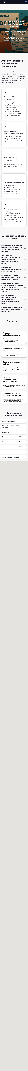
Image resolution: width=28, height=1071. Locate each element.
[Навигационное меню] (26, 2)
